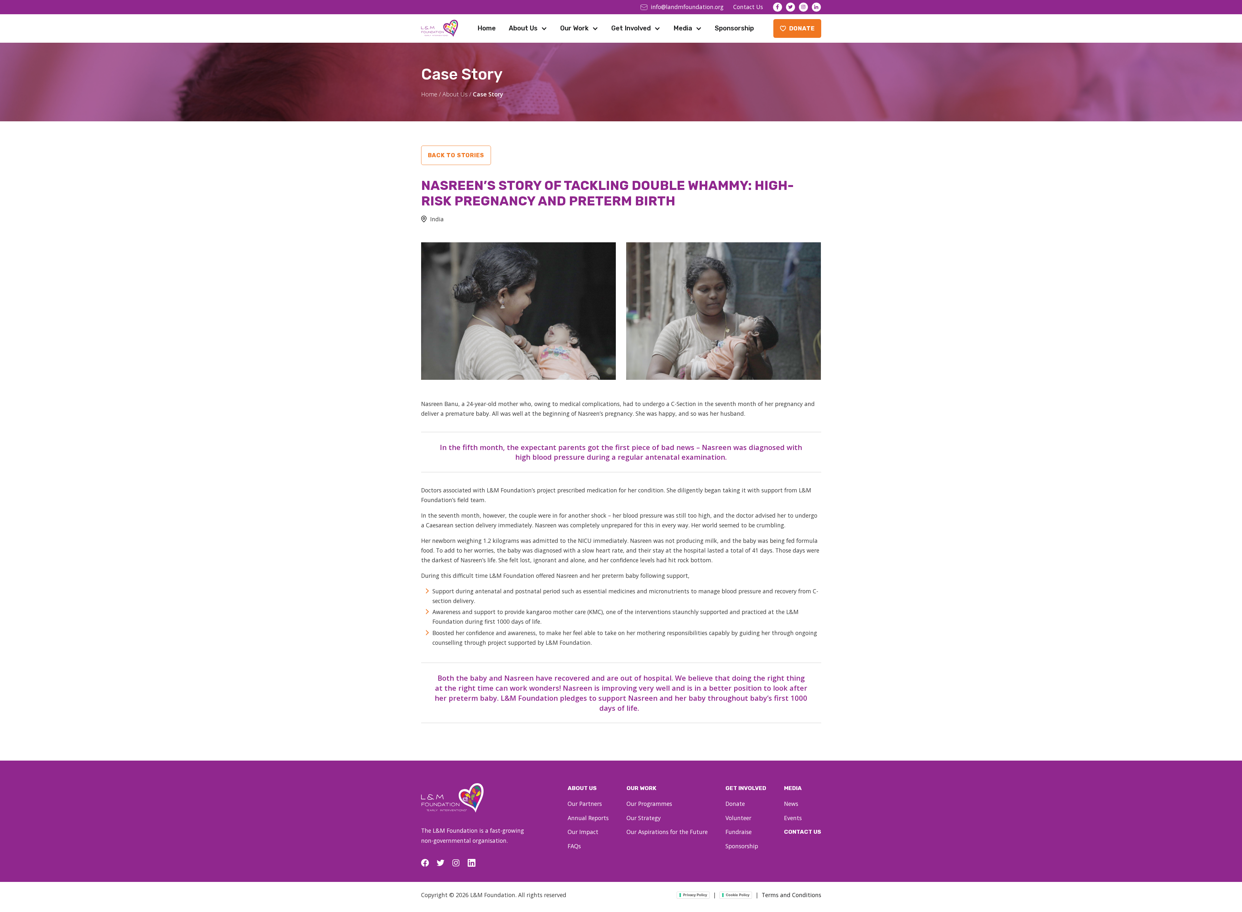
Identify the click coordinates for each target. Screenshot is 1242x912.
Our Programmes (649, 804)
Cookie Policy (737, 895)
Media (682, 28)
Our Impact (583, 832)
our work (641, 788)
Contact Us (802, 832)
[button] (528, 28)
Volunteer (738, 818)
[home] (439, 28)
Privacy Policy (695, 895)
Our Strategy (643, 818)
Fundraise (738, 832)
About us (582, 788)
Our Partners (585, 804)
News (791, 804)
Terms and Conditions (791, 895)
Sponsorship (734, 28)
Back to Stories (456, 155)
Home (486, 28)
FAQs (574, 846)
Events (793, 818)
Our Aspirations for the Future (667, 832)
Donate (735, 804)
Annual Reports (588, 818)
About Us (523, 28)
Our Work (574, 28)
